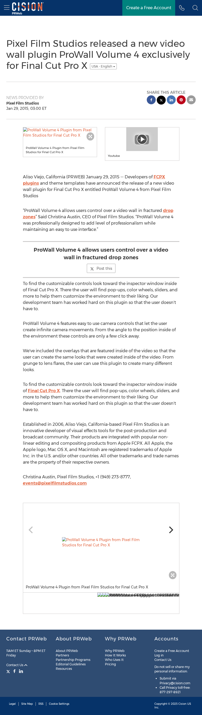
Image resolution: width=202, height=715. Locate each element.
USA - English (102, 66)
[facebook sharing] (151, 100)
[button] (195, 8)
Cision (182, 704)
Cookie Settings (59, 704)
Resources (64, 669)
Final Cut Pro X (44, 390)
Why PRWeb (114, 651)
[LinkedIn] (21, 671)
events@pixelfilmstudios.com (55, 483)
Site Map (27, 704)
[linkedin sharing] (171, 100)
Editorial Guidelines (71, 664)
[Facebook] (14, 671)
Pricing (110, 664)
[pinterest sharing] (181, 100)
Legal (12, 704)
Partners (62, 655)
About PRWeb (67, 651)
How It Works (115, 655)
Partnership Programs (73, 660)
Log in (159, 655)
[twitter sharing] (161, 101)
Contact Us (15, 665)
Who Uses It (114, 660)
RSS (40, 704)
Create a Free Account (171, 651)
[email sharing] (191, 100)
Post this (104, 268)
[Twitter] (8, 671)
